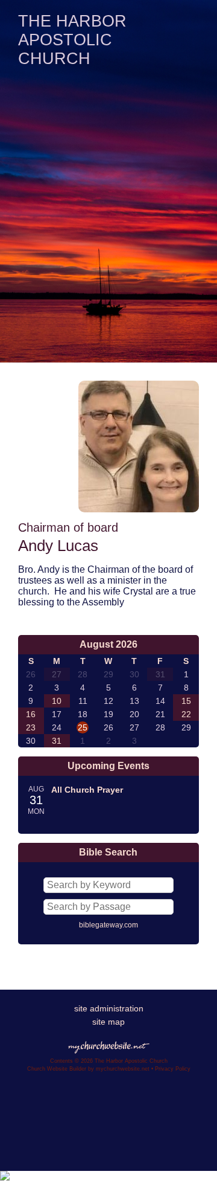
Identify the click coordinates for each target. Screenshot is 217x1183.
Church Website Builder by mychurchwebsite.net (88, 1069)
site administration (108, 1008)
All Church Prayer (87, 790)
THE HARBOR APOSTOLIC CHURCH (72, 40)
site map (108, 1022)
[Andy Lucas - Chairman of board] (138, 509)
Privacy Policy (172, 1069)
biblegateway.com (108, 925)
